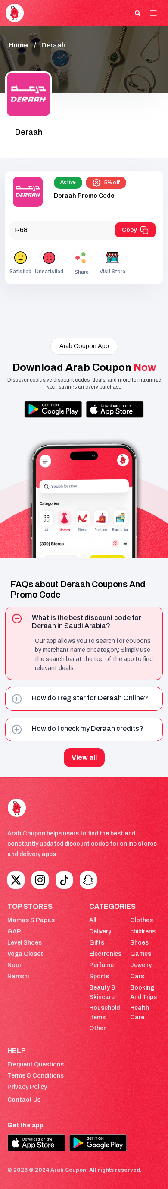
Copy (129, 230)
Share (82, 272)
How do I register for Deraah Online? (90, 698)
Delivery (100, 931)
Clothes (141, 920)
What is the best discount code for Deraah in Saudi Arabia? (86, 621)
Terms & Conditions (35, 1075)
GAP (14, 931)
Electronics (105, 954)
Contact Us (24, 1100)
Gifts (96, 942)
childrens (143, 931)
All (92, 920)
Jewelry (141, 965)
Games (140, 954)
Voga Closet (25, 954)
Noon (15, 965)
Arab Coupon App (84, 346)
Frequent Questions (35, 1064)
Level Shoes (24, 942)
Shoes (139, 942)
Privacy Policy (27, 1087)
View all (84, 757)
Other (97, 1028)
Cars (137, 976)
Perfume (101, 965)
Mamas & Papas (31, 920)
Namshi (18, 976)
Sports (99, 976)
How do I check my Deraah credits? (87, 728)
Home (18, 45)
